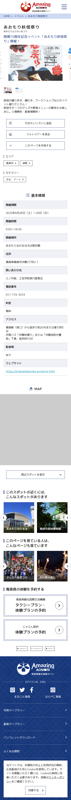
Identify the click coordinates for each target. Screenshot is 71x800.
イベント (19, 16)
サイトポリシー (13, 786)
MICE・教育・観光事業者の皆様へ (24, 779)
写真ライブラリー (14, 710)
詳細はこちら (11, 552)
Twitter (22, 690)
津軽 (24, 163)
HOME (7, 16)
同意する (33, 790)
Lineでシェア (51, 648)
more (7, 503)
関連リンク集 (11, 793)
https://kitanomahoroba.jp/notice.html (30, 371)
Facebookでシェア (37, 648)
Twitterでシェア (23, 648)
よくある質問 (11, 751)
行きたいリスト (18, 770)
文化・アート (13, 179)
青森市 (10, 163)
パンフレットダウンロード (19, 737)
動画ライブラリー (14, 724)
